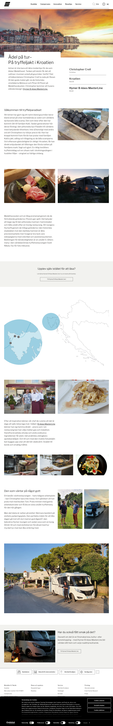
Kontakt (60, 693)
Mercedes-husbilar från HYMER (13, 691)
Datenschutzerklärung (28, 716)
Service (78, 4)
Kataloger (61, 691)
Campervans (45, 4)
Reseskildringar (36, 688)
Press (86, 693)
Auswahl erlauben (99, 705)
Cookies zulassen (99, 700)
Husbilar (34, 4)
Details (85, 722)
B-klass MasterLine (46, 424)
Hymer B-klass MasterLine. (35, 89)
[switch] (47, 722)
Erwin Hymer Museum (91, 691)
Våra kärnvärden (90, 688)
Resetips (68, 4)
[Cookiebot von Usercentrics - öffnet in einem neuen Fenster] (10, 723)
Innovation (58, 4)
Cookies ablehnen (99, 710)
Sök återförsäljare (63, 688)
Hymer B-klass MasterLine (86, 88)
